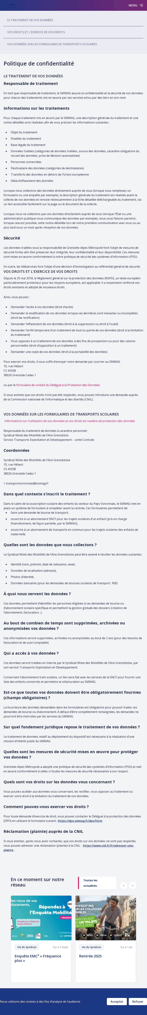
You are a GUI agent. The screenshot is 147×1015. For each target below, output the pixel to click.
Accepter (116, 1002)
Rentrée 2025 (90, 956)
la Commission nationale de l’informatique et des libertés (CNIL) (50, 399)
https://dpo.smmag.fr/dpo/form (80, 821)
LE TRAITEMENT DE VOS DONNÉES (30, 20)
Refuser (137, 1002)
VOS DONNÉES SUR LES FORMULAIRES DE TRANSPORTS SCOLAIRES (52, 44)
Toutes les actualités (90, 882)
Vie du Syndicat (27, 947)
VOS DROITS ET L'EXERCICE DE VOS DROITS (36, 32)
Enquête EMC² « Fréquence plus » (38, 958)
